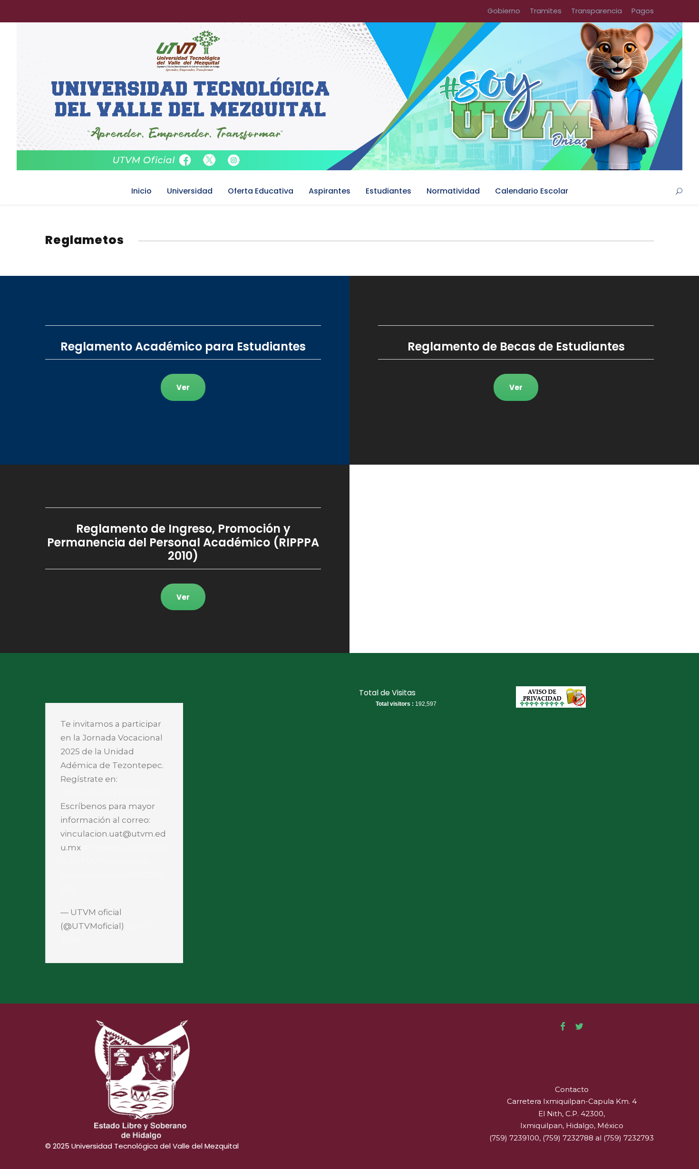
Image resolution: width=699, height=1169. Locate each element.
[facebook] (562, 1026)
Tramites (546, 11)
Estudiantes (388, 190)
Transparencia (596, 11)
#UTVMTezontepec (108, 861)
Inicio (141, 190)
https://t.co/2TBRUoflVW (110, 793)
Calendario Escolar (531, 190)
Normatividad (453, 190)
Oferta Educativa (260, 190)
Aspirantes (329, 190)
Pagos (642, 11)
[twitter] (579, 1026)
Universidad (190, 190)
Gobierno (503, 11)
